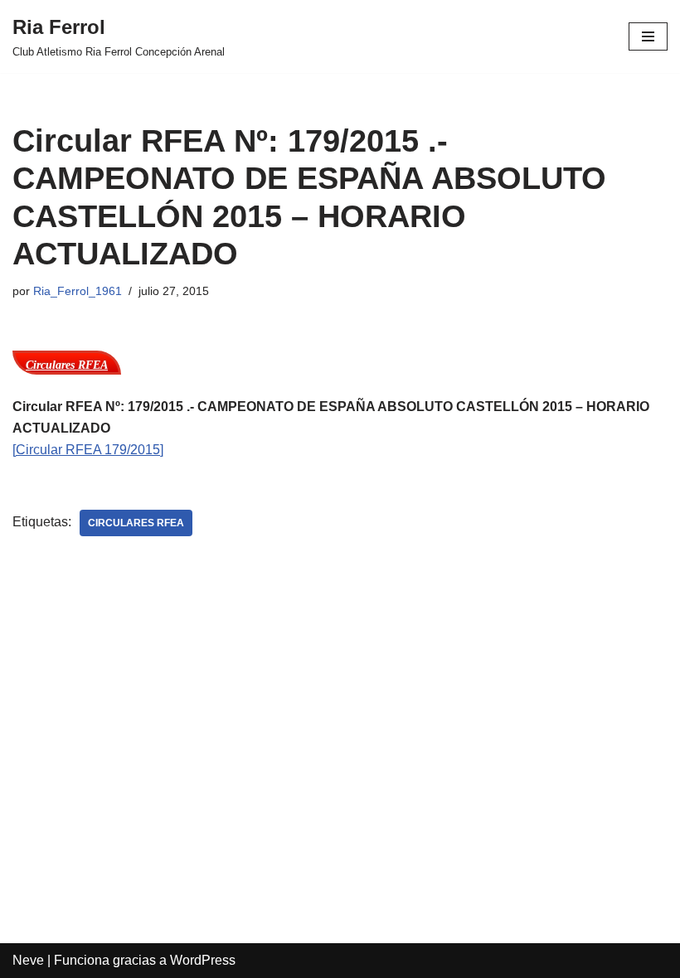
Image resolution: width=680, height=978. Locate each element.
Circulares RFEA (136, 523)
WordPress (203, 960)
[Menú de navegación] (648, 36)
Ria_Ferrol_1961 (77, 291)
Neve (28, 960)
